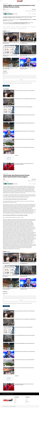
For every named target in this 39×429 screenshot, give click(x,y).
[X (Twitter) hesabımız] (15, 393)
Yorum (4, 74)
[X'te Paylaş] (5, 14)
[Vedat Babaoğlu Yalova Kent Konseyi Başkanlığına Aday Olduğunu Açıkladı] (28, 36)
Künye (26, 400)
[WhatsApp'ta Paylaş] (7, 14)
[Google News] (34, 14)
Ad (3, 79)
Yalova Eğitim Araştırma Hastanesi (22, 28)
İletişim (26, 402)
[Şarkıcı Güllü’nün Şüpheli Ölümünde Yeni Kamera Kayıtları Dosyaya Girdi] (28, 49)
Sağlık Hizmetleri (6, 28)
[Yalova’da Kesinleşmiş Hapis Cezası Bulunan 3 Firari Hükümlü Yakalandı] (11, 36)
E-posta (21, 79)
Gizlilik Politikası (27, 401)
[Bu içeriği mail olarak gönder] (10, 14)
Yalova (35, 180)
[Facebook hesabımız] (14, 393)
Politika (15, 402)
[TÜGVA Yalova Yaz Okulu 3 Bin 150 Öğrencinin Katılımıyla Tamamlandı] (8, 153)
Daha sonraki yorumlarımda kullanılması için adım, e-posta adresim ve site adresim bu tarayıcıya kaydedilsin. (17, 303)
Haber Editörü (7, 9)
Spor (14, 401)
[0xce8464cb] (8, 161)
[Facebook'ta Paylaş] (4, 14)
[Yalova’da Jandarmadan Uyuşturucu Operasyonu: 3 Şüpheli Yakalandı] (8, 145)
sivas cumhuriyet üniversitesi (12, 28)
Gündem (29, 180)
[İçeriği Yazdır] (12, 14)
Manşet (32, 180)
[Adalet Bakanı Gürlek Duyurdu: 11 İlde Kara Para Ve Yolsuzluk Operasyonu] (28, 62)
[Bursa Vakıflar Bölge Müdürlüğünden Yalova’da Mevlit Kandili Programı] (11, 62)
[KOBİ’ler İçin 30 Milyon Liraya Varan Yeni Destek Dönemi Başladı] (11, 49)
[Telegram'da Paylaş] (9, 14)
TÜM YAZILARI (33, 9)
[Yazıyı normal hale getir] (16, 14)
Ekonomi (15, 400)
